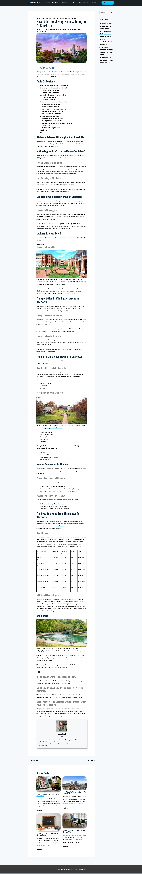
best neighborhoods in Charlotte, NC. (70, 376)
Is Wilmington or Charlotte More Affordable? (54, 88)
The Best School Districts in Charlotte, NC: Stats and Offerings (74, 831)
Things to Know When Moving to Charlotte (53, 109)
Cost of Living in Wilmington (51, 90)
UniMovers (60, 526)
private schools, (76, 282)
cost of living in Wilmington (47, 166)
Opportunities (83, 3)
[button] (107, 3)
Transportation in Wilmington (51, 104)
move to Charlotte (70, 665)
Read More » (40, 810)
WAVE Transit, (77, 319)
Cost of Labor (46, 125)
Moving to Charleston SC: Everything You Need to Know (47, 795)
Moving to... (40, 29)
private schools (73, 217)
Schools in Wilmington (49, 97)
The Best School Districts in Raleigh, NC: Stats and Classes (47, 834)
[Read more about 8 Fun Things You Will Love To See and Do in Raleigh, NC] (74, 783)
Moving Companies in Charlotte (52, 121)
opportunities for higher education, (70, 224)
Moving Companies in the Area (49, 116)
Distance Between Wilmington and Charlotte (54, 86)
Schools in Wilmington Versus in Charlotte (53, 95)
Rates (73, 3)
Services (65, 3)
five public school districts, (55, 279)
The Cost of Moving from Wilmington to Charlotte (56, 123)
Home (48, 3)
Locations (55, 3)
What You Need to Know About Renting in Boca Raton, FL (106, 60)
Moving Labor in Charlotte (56, 504)
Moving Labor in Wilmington (56, 486)
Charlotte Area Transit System (66, 342)
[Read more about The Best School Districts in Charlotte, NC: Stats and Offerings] (74, 821)
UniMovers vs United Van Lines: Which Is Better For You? (105, 26)
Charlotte (48, 29)
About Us (94, 3)
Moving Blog (40, 18)
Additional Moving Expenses (51, 128)
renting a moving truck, (64, 604)
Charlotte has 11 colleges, (44, 291)
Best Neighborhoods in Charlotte (52, 111)
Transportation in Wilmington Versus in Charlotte (55, 102)
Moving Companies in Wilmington (52, 118)
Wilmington (65, 29)
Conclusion (43, 130)
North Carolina (56, 29)
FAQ (41, 132)
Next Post (91, 760)
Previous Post (33, 760)
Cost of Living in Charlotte (50, 93)
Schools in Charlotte (48, 100)
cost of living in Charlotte (47, 182)
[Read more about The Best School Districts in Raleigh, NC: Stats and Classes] (48, 822)
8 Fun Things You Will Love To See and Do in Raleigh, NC (74, 793)
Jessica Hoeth (61, 734)
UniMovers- (43, 504)
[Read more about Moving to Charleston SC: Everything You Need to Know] (48, 784)
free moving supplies (44, 608)
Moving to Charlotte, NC (44, 425)
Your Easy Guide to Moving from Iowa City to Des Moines (105, 34)
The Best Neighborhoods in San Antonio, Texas (106, 41)
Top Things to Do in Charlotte (51, 114)
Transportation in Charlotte (51, 107)
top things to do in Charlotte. (53, 428)
